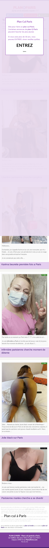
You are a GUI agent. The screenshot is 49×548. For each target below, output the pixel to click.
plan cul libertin (5, 513)
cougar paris (18, 519)
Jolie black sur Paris (12, 437)
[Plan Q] (24, 305)
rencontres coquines (39, 427)
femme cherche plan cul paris (25, 513)
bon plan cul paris (39, 509)
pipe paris (44, 511)
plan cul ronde (29, 525)
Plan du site (24, 541)
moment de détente (28, 519)
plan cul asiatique (36, 511)
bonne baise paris (20, 509)
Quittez (24, 51)
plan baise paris (38, 513)
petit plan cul (29, 509)
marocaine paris (31, 516)
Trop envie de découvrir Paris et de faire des (17, 427)
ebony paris (13, 513)
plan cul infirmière (14, 507)
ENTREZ (24, 45)
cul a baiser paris (25, 507)
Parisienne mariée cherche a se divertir (22, 498)
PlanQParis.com (31, 540)
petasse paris (37, 519)
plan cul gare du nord (16, 521)
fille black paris (13, 511)
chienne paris (40, 516)
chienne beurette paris (24, 511)
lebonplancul (11, 509)
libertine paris (27, 521)
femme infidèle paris (36, 507)
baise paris (11, 519)
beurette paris (5, 507)
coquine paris (5, 511)
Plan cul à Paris (15, 516)
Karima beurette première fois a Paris (21, 264)
